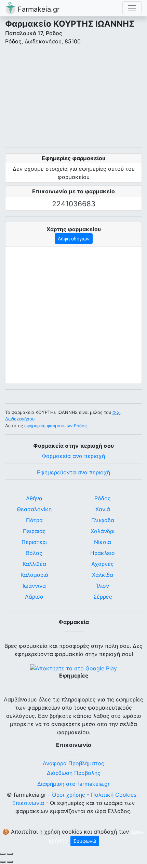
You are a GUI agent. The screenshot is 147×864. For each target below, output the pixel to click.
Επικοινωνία (28, 802)
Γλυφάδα (102, 520)
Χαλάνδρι (103, 531)
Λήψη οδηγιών (74, 238)
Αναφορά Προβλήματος (73, 763)
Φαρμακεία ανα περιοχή (73, 455)
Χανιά (102, 509)
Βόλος (34, 552)
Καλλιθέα (34, 563)
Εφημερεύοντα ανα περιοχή (73, 472)
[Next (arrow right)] (10, 862)
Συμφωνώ (85, 841)
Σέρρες (102, 596)
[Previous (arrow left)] (2, 862)
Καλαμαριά (34, 574)
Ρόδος (13, 41)
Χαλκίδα (102, 574)
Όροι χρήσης (68, 794)
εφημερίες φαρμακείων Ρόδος (55, 425)
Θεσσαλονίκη (34, 509)
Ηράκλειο (102, 552)
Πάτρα (34, 520)
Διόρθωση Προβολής (74, 772)
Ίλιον (102, 585)
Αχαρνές (102, 563)
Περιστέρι (34, 542)
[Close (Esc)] (2, 854)
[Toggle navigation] (132, 8)
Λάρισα (34, 596)
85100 (73, 41)
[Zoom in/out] (10, 854)
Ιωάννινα (34, 585)
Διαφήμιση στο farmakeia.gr (73, 783)
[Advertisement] (73, 99)
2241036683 (73, 203)
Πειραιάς (34, 531)
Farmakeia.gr (37, 9)
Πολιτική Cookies (113, 794)
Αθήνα (34, 498)
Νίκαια (102, 542)
